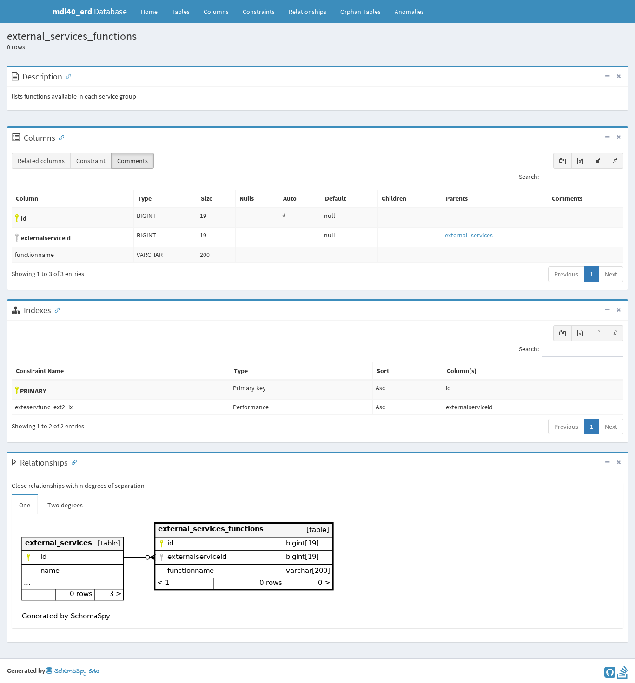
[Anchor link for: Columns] (59, 137)
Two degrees (65, 505)
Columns (216, 11)
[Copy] (562, 161)
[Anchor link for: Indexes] (55, 309)
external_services (469, 235)
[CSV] (597, 161)
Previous (566, 274)
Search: (529, 177)
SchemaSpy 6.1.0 (75, 671)
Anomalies (409, 11)
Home (149, 11)
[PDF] (614, 161)
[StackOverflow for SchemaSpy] (622, 674)
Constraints (259, 11)
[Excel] (580, 161)
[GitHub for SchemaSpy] (609, 674)
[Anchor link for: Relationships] (72, 462)
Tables (184, 11)
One (24, 505)
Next (611, 274)
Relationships (307, 11)
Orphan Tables (360, 11)
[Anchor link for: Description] (66, 76)
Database (90, 11)
